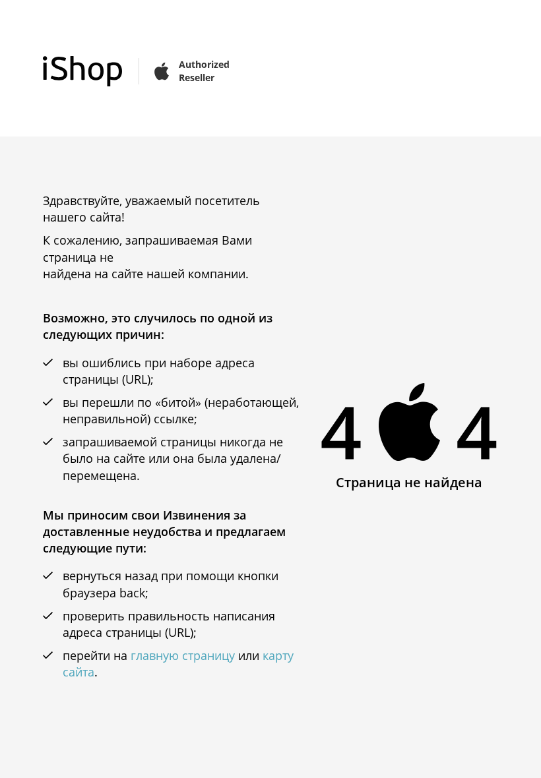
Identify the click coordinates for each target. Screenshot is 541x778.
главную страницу (183, 655)
